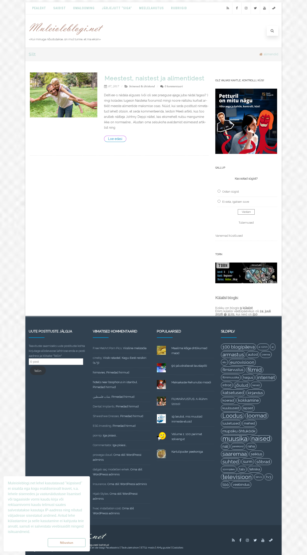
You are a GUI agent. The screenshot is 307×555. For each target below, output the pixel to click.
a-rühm (263, 347)
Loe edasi (115, 139)
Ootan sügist (230, 191)
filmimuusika (230, 377)
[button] (27, 542)
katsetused (233, 392)
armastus (233, 354)
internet (266, 377)
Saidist (59, 8)
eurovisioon (242, 362)
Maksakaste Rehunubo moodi (191, 382)
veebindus (241, 485)
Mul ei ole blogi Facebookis (102, 547)
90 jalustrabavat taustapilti (189, 365)
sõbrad (263, 461)
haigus (248, 377)
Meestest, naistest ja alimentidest (154, 78)
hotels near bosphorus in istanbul (115, 382)
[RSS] (227, 8)
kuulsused (230, 408)
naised (260, 438)
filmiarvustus (232, 370)
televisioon (237, 477)
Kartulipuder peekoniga (187, 451)
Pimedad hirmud (117, 372)
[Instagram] (246, 8)
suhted (230, 462)
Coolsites (177, 547)
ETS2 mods (148, 547)
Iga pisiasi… (110, 435)
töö (225, 484)
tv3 (268, 477)
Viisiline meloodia (135, 348)
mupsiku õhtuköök (239, 431)
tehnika (254, 469)
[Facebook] (236, 8)
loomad (257, 415)
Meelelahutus (151, 8)
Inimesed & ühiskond (142, 86)
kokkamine (248, 400)
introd (226, 385)
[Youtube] (264, 8)
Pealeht (39, 8)
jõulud (241, 385)
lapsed (248, 408)
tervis (259, 477)
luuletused (231, 423)
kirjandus (255, 393)
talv (242, 469)
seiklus (256, 454)
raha (251, 446)
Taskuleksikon (130, 547)
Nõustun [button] (66, 542)
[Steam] (273, 8)
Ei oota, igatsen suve (235, 201)
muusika (234, 438)
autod (253, 355)
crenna (266, 354)
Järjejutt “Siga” (117, 8)
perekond (238, 446)
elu (224, 362)
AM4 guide (163, 547)
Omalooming (84, 8)
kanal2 (256, 385)
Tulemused (246, 222)
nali (225, 446)
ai (273, 347)
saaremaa (234, 454)
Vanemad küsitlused (229, 235)
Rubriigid (179, 8)
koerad (228, 400)
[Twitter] (255, 8)
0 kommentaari (174, 86)
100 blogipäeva (238, 347)
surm (247, 461)
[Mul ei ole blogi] (66, 35)
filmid (254, 369)
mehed (249, 423)
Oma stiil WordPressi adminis (127, 484)
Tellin (37, 371)
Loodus (232, 415)
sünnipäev (228, 469)
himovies (99, 372)
